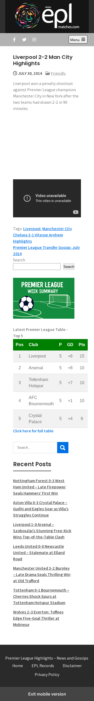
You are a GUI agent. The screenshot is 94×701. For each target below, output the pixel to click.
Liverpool (31, 228)
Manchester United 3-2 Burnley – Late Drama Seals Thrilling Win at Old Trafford (41, 574)
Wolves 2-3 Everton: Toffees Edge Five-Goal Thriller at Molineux (38, 618)
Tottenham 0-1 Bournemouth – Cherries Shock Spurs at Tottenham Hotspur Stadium (41, 596)
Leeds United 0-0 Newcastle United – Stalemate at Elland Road (39, 553)
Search (19, 260)
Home (17, 665)
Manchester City (57, 228)
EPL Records (43, 665)
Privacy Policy (47, 674)
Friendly (58, 73)
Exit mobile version (47, 694)
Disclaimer (72, 665)
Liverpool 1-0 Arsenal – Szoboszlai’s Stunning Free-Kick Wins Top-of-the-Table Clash (42, 531)
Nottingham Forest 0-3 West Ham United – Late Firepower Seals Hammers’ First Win (39, 487)
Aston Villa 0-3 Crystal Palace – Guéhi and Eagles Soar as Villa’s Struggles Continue (40, 509)
